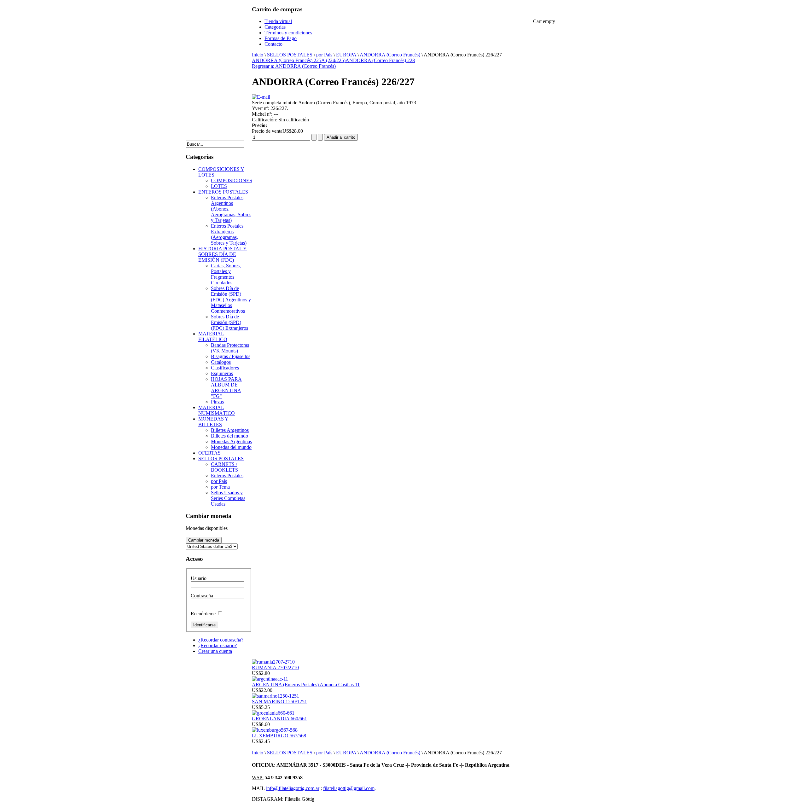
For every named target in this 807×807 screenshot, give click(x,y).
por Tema (220, 487)
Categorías (275, 27)
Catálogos (221, 362)
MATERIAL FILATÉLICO (212, 336)
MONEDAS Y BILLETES (213, 421)
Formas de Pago (280, 38)
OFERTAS (209, 453)
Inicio (257, 54)
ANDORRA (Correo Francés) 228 (380, 60)
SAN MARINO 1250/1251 (279, 701)
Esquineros (222, 373)
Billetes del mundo (229, 435)
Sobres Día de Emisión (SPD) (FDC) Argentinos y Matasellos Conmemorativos (231, 300)
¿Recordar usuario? (217, 645)
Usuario (198, 578)
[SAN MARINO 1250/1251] (275, 696)
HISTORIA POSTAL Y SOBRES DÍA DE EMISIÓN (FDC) (222, 254)
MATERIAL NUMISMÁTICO (216, 410)
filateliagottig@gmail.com (348, 788)
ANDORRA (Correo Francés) (390, 54)
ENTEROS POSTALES (223, 191)
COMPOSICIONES (231, 180)
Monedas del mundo (231, 447)
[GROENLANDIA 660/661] (273, 713)
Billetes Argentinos (230, 430)
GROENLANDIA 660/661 (279, 718)
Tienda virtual (278, 21)
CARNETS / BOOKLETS (224, 467)
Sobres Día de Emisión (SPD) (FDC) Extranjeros (229, 322)
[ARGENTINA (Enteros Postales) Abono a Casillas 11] (270, 679)
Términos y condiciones (288, 32)
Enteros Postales (227, 475)
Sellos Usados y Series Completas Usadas (228, 498)
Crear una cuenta (215, 651)
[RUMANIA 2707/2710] (273, 662)
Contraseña (202, 595)
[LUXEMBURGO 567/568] (275, 730)
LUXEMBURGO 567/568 (279, 735)
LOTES (219, 186)
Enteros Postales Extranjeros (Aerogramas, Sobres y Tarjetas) (229, 234)
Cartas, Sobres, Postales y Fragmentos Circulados (226, 274)
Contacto (273, 44)
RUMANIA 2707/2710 (275, 667)
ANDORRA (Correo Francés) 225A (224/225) (298, 60)
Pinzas (217, 401)
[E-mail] (261, 97)
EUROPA (346, 54)
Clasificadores (225, 367)
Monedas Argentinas (231, 441)
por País (324, 54)
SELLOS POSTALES (289, 54)
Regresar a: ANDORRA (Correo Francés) (294, 66)
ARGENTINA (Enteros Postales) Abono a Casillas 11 (306, 684)
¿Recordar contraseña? (220, 639)
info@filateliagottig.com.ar (292, 788)
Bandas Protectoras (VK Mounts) (230, 347)
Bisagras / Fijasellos (230, 356)
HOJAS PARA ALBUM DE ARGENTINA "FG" (226, 387)
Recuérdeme (203, 613)
